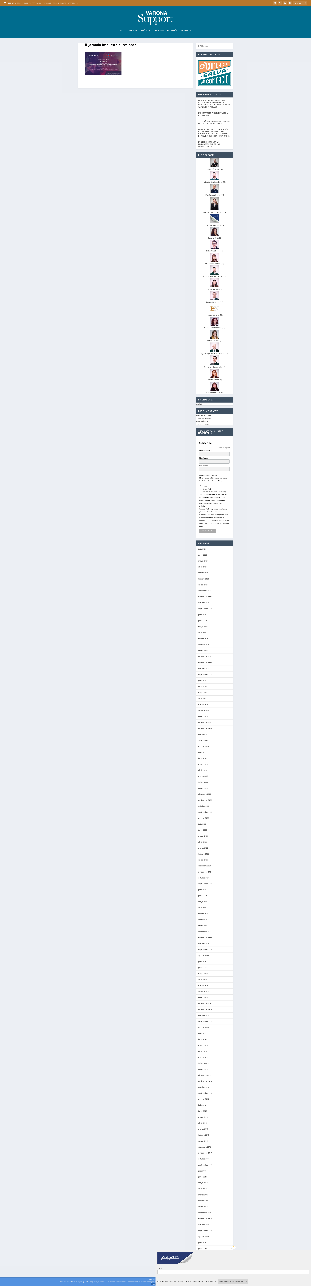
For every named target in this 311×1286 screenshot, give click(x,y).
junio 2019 (202, 1039)
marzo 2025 (203, 638)
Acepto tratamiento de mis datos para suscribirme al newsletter (188, 1281)
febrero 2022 (203, 854)
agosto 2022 (203, 818)
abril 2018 (202, 1123)
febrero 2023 (203, 782)
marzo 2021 (203, 914)
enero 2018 (202, 1141)
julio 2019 (202, 1033)
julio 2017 (202, 1171)
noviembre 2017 (205, 1153)
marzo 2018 (203, 1129)
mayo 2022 (202, 836)
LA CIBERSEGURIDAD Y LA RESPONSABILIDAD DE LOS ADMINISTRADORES (209, 144)
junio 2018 (202, 1111)
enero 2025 (202, 650)
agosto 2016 (203, 1236)
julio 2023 (202, 752)
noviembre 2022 (205, 800)
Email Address (205, 450)
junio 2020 (202, 967)
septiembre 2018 (205, 1093)
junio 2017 (202, 1177)
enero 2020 (202, 997)
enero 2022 (202, 860)
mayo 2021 (202, 902)
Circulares (159, 31)
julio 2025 (202, 615)
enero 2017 (202, 1207)
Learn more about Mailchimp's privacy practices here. (214, 523)
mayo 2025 (202, 626)
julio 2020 (202, 961)
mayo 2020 (202, 973)
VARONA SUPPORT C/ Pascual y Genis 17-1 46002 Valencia (205, 418)
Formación (172, 31)
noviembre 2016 (205, 1218)
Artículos (145, 31)
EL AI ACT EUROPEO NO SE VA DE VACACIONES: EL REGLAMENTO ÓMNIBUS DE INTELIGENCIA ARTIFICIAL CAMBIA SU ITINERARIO (214, 103)
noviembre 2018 (205, 1081)
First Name (203, 458)
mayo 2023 (202, 764)
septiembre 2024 (205, 674)
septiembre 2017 (205, 1165)
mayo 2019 (202, 1045)
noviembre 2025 (205, 597)
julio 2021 (202, 890)
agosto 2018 (203, 1099)
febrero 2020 (203, 991)
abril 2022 (202, 842)
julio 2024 (202, 680)
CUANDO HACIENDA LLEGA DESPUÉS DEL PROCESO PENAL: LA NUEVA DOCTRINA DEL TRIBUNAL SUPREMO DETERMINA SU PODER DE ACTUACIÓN (214, 132)
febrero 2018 (203, 1135)
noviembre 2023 (205, 728)
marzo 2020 (203, 985)
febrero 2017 (203, 1201)
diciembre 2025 (204, 591)
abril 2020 (202, 979)
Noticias (133, 31)
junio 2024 (202, 686)
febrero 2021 (203, 919)
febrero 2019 (203, 1063)
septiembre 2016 (205, 1230)
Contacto (186, 31)
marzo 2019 (203, 1057)
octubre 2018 (203, 1087)
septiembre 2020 (205, 949)
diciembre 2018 (204, 1075)
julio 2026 (202, 549)
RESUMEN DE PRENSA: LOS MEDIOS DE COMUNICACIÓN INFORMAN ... (49, 3)
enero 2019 (202, 1069)
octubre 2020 (203, 943)
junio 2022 (202, 830)
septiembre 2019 (205, 1021)
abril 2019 (202, 1051)
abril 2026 (202, 567)
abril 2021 (202, 908)
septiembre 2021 (205, 884)
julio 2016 (202, 1242)
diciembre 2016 (204, 1212)
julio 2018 (202, 1105)
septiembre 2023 (205, 740)
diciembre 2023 (204, 722)
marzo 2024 (203, 704)
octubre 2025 (203, 602)
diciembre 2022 (204, 794)
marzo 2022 (203, 848)
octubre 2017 (203, 1159)
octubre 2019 (203, 1015)
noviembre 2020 (205, 937)
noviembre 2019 (205, 1009)
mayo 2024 (202, 692)
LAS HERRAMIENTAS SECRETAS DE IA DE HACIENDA (213, 114)
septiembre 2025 (205, 609)
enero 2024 (202, 716)
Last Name (203, 465)
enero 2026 (202, 585)
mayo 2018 (202, 1117)
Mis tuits (199, 404)
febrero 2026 (203, 579)
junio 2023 (202, 758)
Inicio (122, 31)
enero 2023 (202, 788)
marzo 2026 (203, 573)
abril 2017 (202, 1189)
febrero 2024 (203, 710)
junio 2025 (202, 620)
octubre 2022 (203, 806)
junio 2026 (202, 555)
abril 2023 (202, 770)
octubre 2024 (203, 668)
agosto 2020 (203, 955)
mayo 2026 (202, 561)
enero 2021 (202, 925)
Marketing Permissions (208, 475)
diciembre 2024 (204, 656)
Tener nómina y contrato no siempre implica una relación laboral (214, 122)
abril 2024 (202, 698)
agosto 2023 (203, 746)
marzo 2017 (203, 1195)
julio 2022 (202, 824)
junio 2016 (202, 1248)
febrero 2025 (203, 644)
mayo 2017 (202, 1183)
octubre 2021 (203, 878)
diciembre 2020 (204, 931)
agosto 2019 (203, 1027)
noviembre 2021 (205, 872)
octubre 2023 (203, 734)
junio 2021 (202, 896)
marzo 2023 (203, 776)
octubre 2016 (203, 1225)
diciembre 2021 (204, 866)
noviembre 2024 (205, 662)
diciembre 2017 (204, 1147)
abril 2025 (202, 633)
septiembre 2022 (205, 812)
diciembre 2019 (204, 1003)
